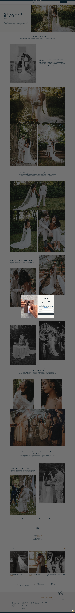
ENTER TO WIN (46, 314)
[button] (73, 611)
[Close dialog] (53, 296)
